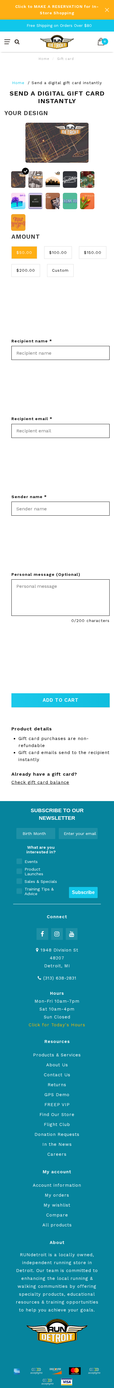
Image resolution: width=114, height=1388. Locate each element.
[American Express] (17, 1371)
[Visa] (66, 1381)
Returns (57, 1084)
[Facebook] (42, 934)
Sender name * (29, 496)
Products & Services (57, 1055)
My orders (57, 1195)
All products (57, 1225)
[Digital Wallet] (36, 1371)
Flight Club (57, 1124)
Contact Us (57, 1074)
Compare (57, 1215)
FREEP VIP (57, 1104)
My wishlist (57, 1205)
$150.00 (92, 252)
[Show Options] (50, 833)
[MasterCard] (75, 1371)
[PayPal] (94, 1371)
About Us (57, 1065)
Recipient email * (31, 418)
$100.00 (58, 252)
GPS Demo (57, 1094)
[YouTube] (71, 934)
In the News (57, 1144)
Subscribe (83, 892)
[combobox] (34, 833)
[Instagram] (57, 934)
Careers (57, 1154)
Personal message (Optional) (45, 574)
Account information (57, 1185)
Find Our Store (57, 1114)
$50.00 (24, 252)
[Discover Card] (55, 1371)
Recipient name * (31, 341)
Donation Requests (57, 1134)
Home (44, 59)
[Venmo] (47, 1381)
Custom (60, 270)
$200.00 (25, 270)
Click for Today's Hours (57, 1024)
